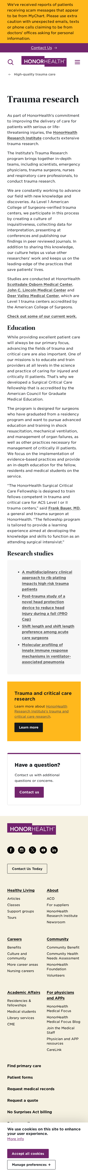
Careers (14, 939)
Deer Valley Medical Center (33, 296)
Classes (13, 905)
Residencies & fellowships (19, 1003)
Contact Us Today (27, 869)
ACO (51, 898)
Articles (13, 898)
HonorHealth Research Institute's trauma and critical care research (41, 711)
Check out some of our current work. (42, 316)
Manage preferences (29, 1165)
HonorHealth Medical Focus (59, 1008)
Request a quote (22, 1100)
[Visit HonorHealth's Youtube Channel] (43, 850)
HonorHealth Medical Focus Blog (63, 1019)
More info (15, 1139)
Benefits (14, 947)
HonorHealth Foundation (57, 967)
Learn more (28, 727)
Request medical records (30, 1089)
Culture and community (17, 956)
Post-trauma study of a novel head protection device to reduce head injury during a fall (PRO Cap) (44, 607)
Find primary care (24, 1066)
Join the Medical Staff (60, 1030)
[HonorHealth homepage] (44, 62)
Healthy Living (21, 890)
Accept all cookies (28, 1153)
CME (11, 1024)
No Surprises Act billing (29, 1112)
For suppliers (58, 905)
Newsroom (56, 922)
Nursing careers (20, 971)
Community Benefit (63, 947)
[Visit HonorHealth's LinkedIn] (54, 850)
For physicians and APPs (60, 995)
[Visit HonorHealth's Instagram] (21, 850)
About (52, 890)
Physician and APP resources (63, 1041)
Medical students (21, 1011)
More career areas (22, 964)
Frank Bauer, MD (64, 508)
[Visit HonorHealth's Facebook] (10, 850)
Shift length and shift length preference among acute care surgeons (48, 632)
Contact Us (41, 48)
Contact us (29, 792)
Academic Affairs (23, 992)
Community (58, 939)
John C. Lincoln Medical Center (36, 290)
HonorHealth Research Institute (62, 913)
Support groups (20, 911)
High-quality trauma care (35, 74)
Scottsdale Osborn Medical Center (39, 284)
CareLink (54, 1050)
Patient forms (20, 1077)
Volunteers (56, 975)
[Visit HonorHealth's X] (32, 850)
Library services (20, 1018)
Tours (11, 917)
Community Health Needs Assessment (63, 956)
